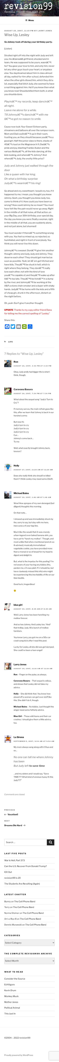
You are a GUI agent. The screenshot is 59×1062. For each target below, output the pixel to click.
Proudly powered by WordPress (18, 1055)
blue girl (18, 605)
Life (10, 342)
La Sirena (19, 737)
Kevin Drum (10, 990)
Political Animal (12, 1008)
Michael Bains (21, 493)
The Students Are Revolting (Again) (22, 883)
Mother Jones (11, 1002)
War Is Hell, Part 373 (14, 860)
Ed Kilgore (9, 984)
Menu (31, 20)
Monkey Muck (11, 996)
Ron (16, 361)
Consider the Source (14, 979)
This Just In (10, 1013)
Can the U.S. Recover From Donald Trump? (25, 866)
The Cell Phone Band (24, 901)
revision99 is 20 (12, 878)
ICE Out (8, 872)
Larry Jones (45, 31)
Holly (16, 465)
